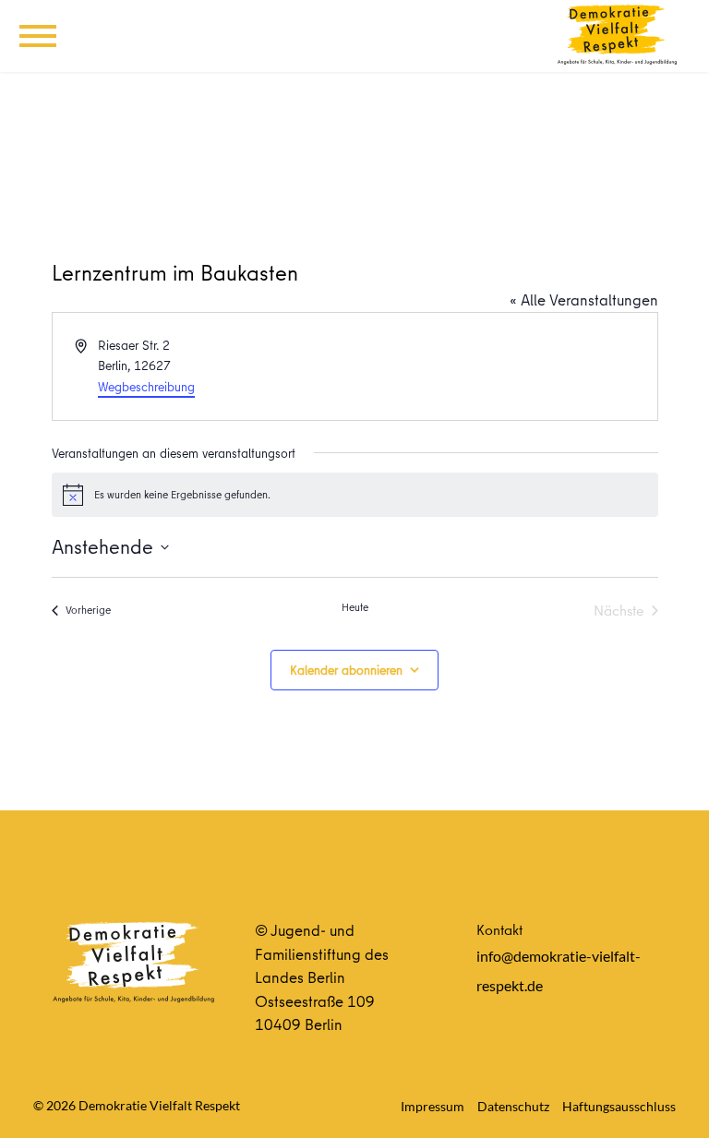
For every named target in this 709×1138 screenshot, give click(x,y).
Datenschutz (513, 1106)
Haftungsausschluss (619, 1106)
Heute (355, 607)
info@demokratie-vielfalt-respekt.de (558, 970)
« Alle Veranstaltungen (584, 299)
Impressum (432, 1106)
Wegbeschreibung (146, 386)
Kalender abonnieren (346, 670)
